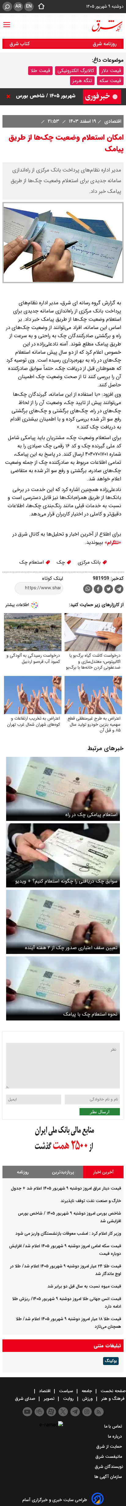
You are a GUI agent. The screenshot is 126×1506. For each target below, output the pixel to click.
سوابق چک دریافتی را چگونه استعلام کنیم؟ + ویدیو (66, 881)
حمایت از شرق (109, 1446)
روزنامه (23, 1172)
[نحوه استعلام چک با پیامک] (63, 988)
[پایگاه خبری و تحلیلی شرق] (107, 26)
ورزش (87, 1398)
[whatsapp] (87, 588)
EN (29, 6)
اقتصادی (112, 121)
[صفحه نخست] (39, 6)
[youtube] (27, 1411)
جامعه (86, 1391)
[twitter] (108, 589)
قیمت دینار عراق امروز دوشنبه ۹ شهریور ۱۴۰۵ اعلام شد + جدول (66, 1188)
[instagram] (87, 1411)
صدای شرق (25, 1398)
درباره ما (115, 1436)
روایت (68, 1398)
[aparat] (51, 1411)
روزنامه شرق (105, 44)
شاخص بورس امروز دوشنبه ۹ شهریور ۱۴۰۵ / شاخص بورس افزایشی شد (45, 96)
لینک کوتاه (52, 578)
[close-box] (10, 96)
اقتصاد (45, 1391)
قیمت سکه (110, 81)
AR (18, 6)
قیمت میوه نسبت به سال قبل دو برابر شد (84, 1286)
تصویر (49, 1398)
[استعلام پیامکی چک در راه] (63, 789)
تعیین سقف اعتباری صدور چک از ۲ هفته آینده (71, 948)
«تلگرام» (112, 542)
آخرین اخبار (103, 1172)
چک (61, 562)
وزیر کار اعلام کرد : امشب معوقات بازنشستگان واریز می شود (68, 1233)
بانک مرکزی (90, 562)
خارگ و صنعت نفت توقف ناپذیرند (91, 1200)
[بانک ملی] (63, 1152)
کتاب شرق (20, 44)
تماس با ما (113, 1426)
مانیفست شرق (109, 1456)
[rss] (99, 1411)
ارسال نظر (99, 1111)
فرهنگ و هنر (113, 1398)
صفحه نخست (112, 1391)
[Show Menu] (6, 21)
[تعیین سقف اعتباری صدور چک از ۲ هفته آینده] (63, 922)
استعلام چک (32, 562)
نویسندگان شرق (109, 1466)
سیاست (66, 1391)
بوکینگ (111, 1361)
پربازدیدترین (63, 1172)
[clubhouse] (39, 1411)
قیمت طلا (40, 70)
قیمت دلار (111, 70)
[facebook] (98, 589)
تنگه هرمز (82, 81)
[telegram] (119, 590)
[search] (7, 6)
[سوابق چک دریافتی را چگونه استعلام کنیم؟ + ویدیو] (63, 855)
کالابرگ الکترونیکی (75, 70)
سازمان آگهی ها (108, 1476)
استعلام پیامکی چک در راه (91, 814)
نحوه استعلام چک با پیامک (90, 1014)
